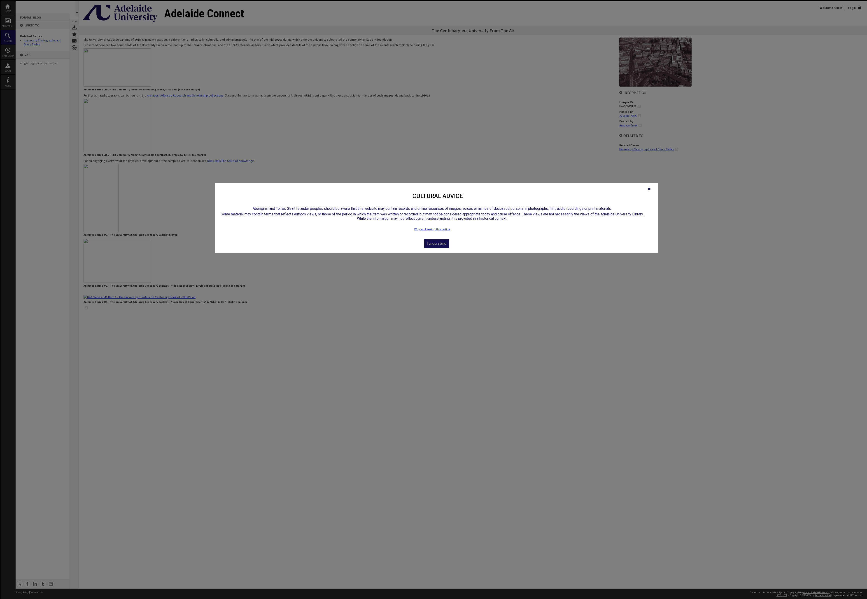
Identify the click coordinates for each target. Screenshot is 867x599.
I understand (436, 243)
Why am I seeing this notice (432, 229)
